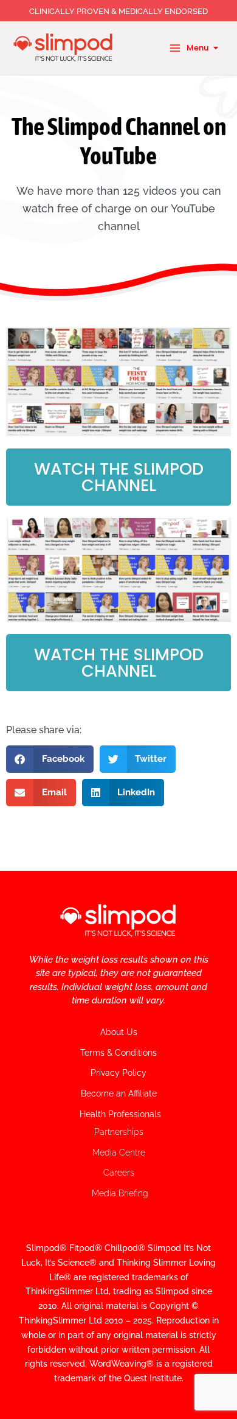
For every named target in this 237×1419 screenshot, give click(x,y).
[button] (50, 759)
